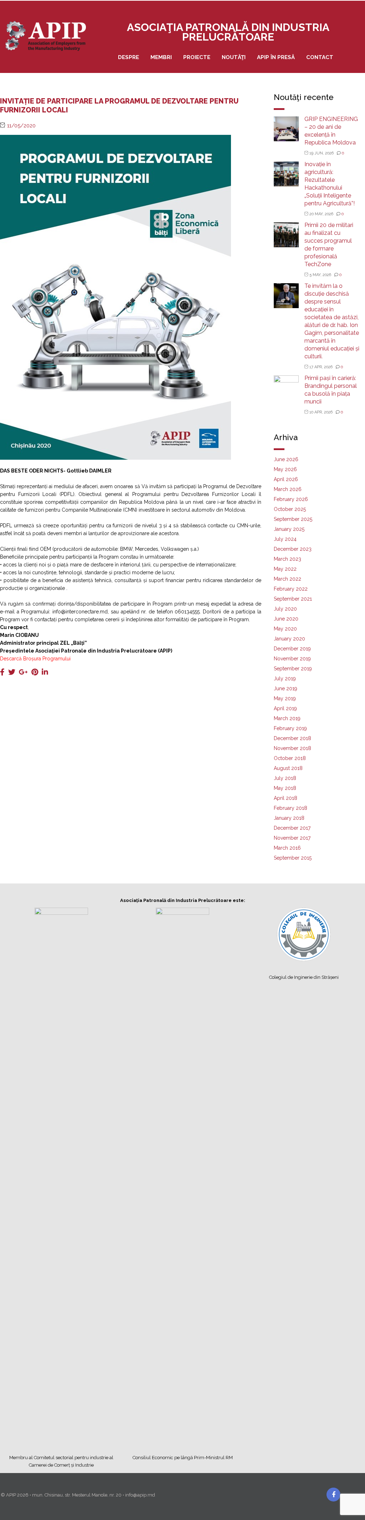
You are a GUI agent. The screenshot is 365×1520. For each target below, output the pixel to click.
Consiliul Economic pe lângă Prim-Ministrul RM (183, 1457)
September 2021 (293, 599)
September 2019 (293, 668)
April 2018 (285, 798)
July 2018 (285, 778)
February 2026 (291, 499)
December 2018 (292, 738)
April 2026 (286, 479)
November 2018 (292, 748)
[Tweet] (11, 672)
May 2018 (285, 788)
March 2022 (287, 579)
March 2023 (287, 559)
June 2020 (286, 619)
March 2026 (288, 489)
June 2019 (285, 688)
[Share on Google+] (23, 672)
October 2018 (290, 758)
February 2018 (290, 808)
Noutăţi (234, 57)
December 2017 (292, 828)
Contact (319, 57)
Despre (128, 57)
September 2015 (293, 858)
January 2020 (289, 639)
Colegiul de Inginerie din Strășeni (304, 977)
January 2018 (289, 818)
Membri (161, 57)
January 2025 (289, 529)
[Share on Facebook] (2, 672)
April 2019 (285, 708)
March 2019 (287, 718)
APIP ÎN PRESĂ (276, 57)
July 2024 (285, 539)
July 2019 (285, 678)
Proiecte (196, 57)
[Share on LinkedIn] (45, 672)
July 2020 (285, 609)
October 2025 (290, 509)
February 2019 (290, 728)
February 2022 (291, 589)
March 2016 (287, 848)
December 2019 (292, 648)
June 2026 (286, 459)
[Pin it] (34, 672)
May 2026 (285, 469)
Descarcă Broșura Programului (35, 658)
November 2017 (292, 838)
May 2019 (285, 698)
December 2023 (293, 549)
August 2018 (288, 768)
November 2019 (292, 658)
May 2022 (285, 569)
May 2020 (285, 629)
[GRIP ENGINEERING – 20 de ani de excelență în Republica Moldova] (286, 128)
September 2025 (293, 519)
